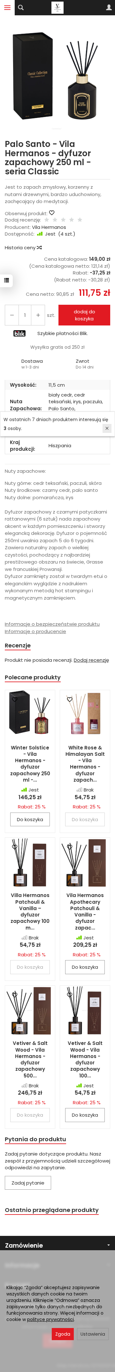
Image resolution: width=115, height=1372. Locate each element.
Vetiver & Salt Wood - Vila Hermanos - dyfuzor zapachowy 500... (30, 1059)
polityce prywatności (50, 1319)
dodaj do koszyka (84, 315)
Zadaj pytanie (28, 1182)
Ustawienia (92, 1334)
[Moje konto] (109, 7)
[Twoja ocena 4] (71, 220)
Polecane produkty (33, 677)
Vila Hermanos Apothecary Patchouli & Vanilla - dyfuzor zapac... (85, 911)
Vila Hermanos (49, 227)
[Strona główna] (57, 7)
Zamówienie (24, 1245)
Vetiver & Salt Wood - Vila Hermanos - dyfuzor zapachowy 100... (85, 1059)
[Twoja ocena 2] (55, 220)
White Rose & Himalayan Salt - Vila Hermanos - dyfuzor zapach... (85, 763)
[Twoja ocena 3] (63, 220)
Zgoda (62, 1334)
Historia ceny (21, 247)
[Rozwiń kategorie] (7, 7)
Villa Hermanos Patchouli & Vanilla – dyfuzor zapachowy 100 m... (30, 911)
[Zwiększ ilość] (12, 315)
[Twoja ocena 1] (46, 220)
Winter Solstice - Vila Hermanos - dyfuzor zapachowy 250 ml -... (30, 763)
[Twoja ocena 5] (80, 220)
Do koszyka (30, 819)
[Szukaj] (21, 7)
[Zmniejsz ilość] (38, 315)
